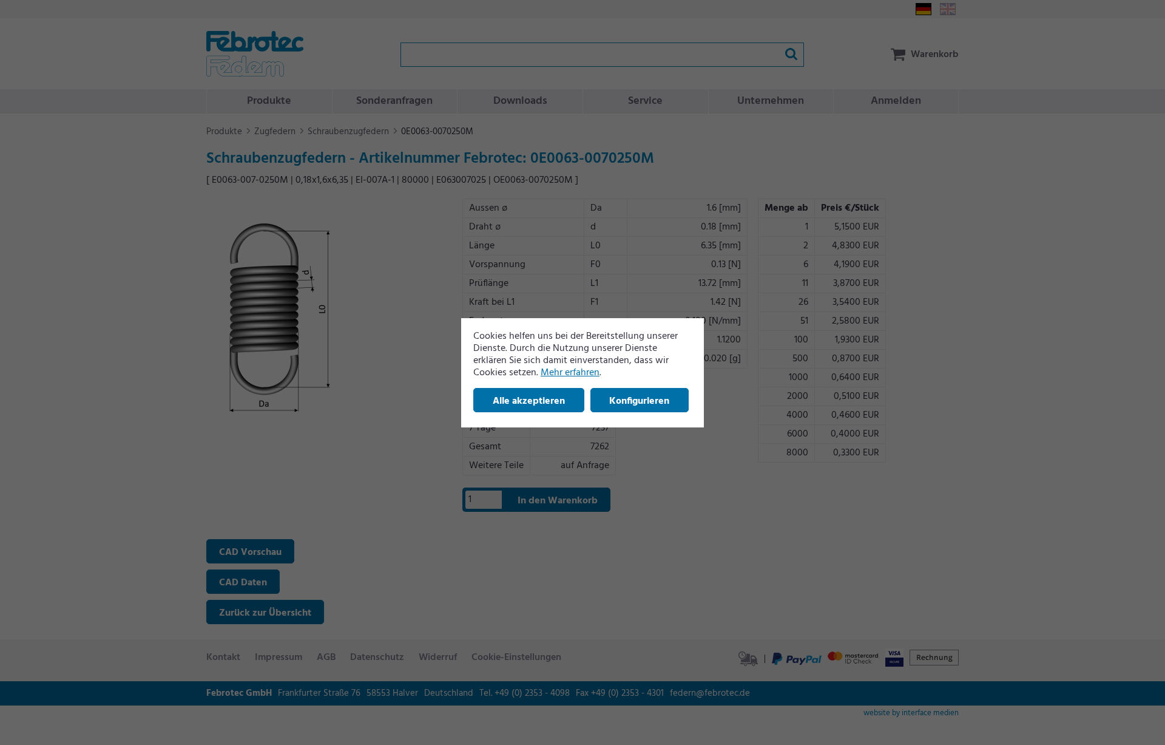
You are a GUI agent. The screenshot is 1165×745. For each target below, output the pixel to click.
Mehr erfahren (570, 373)
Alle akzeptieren (529, 401)
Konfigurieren (639, 401)
